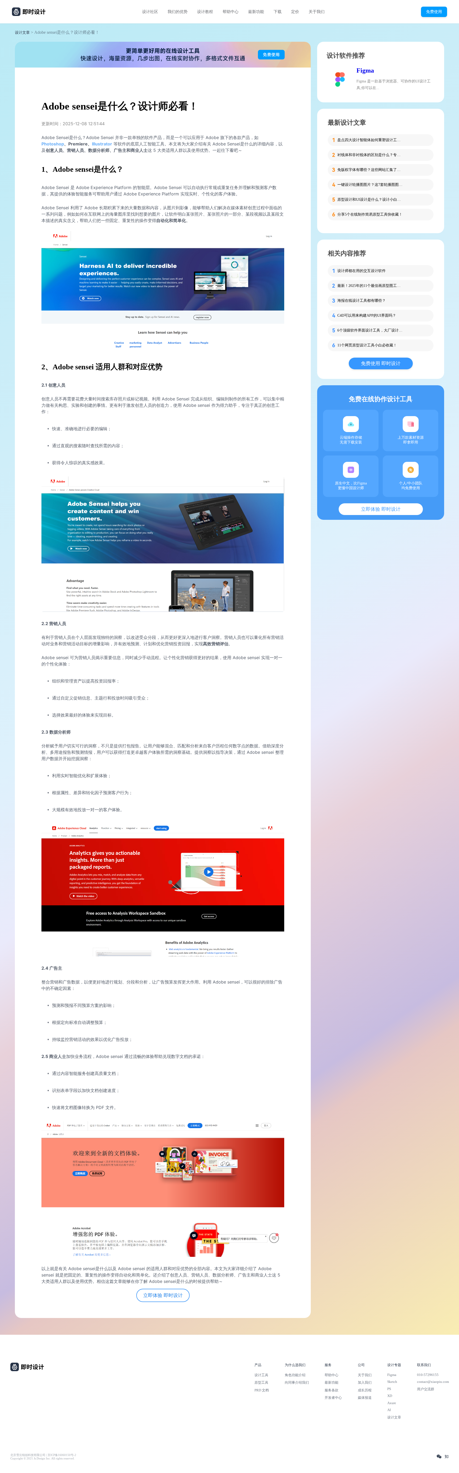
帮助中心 (231, 12)
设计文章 (22, 33)
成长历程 (365, 1390)
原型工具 (261, 1382)
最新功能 (256, 12)
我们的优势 (178, 12)
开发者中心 (333, 1398)
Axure (391, 1403)
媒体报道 (365, 1398)
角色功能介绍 (295, 1375)
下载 (278, 12)
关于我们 (317, 12)
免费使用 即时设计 (381, 363)
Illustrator (102, 144)
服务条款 (331, 1390)
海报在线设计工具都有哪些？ (361, 301)
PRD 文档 (261, 1390)
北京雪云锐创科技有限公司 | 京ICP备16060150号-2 (43, 1455)
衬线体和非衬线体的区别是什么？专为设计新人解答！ (370, 155)
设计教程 (205, 12)
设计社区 (150, 12)
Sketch (392, 1382)
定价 (295, 12)
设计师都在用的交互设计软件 (361, 271)
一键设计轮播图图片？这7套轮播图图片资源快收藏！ (370, 185)
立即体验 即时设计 (163, 1295)
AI (389, 1410)
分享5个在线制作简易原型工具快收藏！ (369, 214)
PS (389, 1389)
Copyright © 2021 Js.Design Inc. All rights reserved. (42, 1458)
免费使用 (434, 11)
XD (389, 1396)
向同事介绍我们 (297, 1382)
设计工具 (261, 1375)
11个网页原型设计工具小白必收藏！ (367, 345)
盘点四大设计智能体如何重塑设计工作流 (370, 140)
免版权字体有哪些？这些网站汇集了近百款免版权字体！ (370, 170)
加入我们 (365, 1382)
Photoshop (52, 144)
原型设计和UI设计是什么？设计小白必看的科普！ (370, 200)
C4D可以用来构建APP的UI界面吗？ (366, 315)
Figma (365, 70)
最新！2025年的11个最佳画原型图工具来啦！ (370, 286)
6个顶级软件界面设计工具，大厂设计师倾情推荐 (370, 330)
